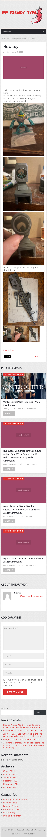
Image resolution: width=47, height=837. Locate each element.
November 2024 (10, 784)
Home (6, 39)
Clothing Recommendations (16, 799)
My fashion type (11, 809)
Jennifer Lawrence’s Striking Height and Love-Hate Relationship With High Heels (22, 735)
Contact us (16, 834)
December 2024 (10, 781)
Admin (6, 52)
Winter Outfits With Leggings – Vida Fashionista (21, 403)
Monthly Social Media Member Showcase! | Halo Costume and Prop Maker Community (21, 509)
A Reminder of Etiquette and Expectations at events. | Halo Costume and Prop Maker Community (23, 745)
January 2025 (9, 777)
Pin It (37, 357)
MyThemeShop (39, 830)
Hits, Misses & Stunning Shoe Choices (21, 739)
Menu (6, 32)
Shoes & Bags (10, 812)
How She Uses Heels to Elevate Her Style (22, 730)
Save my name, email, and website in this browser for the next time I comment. (23, 683)
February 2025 (10, 774)
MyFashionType (21, 830)
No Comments (31, 409)
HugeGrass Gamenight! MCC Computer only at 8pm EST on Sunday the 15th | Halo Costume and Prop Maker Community (22, 456)
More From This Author (31, 596)
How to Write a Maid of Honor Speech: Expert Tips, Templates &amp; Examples (22, 726)
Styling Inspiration (18, 39)
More (7, 414)
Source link (8, 350)
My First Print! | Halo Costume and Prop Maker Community (23, 560)
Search (4, 708)
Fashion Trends (10, 806)
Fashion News (10, 803)
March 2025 (9, 771)
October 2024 (9, 787)
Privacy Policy (29, 834)
